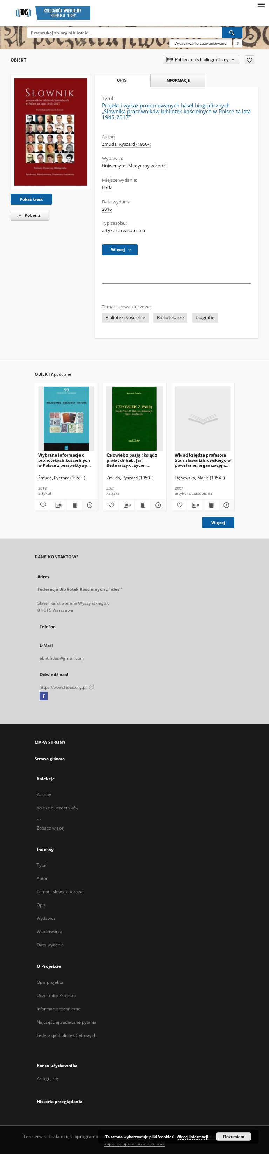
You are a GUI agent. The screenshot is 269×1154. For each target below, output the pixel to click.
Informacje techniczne (59, 1009)
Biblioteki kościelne (125, 318)
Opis (41, 905)
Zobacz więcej (51, 828)
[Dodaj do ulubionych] (249, 59)
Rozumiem (233, 1136)
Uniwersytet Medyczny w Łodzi (134, 166)
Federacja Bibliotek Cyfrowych (66, 1035)
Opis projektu (50, 982)
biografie (205, 318)
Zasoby (44, 794)
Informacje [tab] (177, 80)
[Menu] (261, 5)
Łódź (107, 188)
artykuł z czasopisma (123, 231)
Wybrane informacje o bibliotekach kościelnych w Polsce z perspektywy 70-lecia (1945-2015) (64, 460)
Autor (42, 878)
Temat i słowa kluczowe (60, 892)
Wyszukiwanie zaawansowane (201, 43)
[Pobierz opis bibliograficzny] (58, 505)
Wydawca (46, 918)
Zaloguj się (47, 1078)
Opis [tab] (121, 80)
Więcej (218, 522)
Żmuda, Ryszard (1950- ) (126, 144)
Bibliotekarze (170, 318)
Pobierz (31, 215)
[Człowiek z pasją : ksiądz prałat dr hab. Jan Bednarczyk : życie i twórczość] (134, 419)
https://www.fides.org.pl (64, 687)
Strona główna (50, 759)
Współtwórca (49, 931)
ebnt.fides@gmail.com (62, 658)
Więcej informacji (192, 1136)
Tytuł (42, 865)
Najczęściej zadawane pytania (66, 1022)
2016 (107, 209)
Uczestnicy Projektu (56, 995)
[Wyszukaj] (232, 32)
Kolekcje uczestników (57, 808)
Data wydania (50, 945)
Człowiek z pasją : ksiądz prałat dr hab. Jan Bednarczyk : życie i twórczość (131, 460)
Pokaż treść (31, 199)
